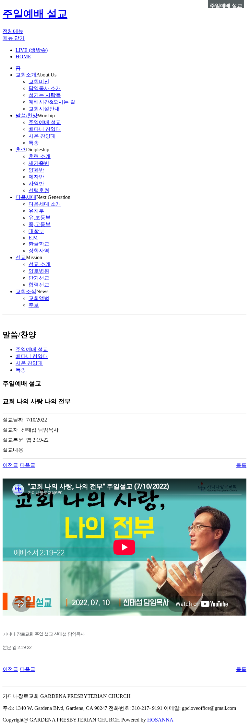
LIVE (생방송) (32, 50)
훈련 (21, 149)
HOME (23, 56)
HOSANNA (160, 719)
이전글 (10, 465)
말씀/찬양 (27, 115)
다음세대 (26, 197)
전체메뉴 (13, 31)
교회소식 (26, 291)
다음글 (27, 465)
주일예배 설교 (35, 13)
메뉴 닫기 (14, 38)
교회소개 (26, 74)
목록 (241, 465)
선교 (21, 257)
